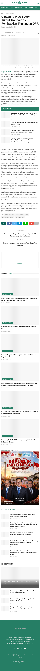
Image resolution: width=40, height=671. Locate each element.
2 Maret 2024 (14, 603)
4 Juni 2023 (14, 611)
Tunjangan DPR (19, 217)
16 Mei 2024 (6, 585)
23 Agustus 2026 (16, 119)
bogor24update (9, 214)
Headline (4, 8)
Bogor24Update (22, 662)
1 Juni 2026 (14, 528)
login (6, 450)
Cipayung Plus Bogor (22, 214)
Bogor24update (16, 8)
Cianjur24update (31, 8)
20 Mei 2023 (14, 556)
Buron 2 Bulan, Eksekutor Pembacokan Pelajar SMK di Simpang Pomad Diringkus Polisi (23, 552)
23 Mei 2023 (14, 595)
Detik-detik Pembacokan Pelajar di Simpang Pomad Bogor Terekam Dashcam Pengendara (24, 542)
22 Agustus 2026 (6, 416)
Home (2, 13)
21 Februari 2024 (15, 518)
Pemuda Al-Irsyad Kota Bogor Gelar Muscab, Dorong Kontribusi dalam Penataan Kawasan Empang (22, 139)
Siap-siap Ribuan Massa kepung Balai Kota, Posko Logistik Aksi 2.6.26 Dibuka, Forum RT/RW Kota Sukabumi (24, 524)
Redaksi (9, 32)
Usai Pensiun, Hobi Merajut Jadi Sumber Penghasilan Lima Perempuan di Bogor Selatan (24, 114)
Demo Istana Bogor (7, 217)
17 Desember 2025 (19, 32)
